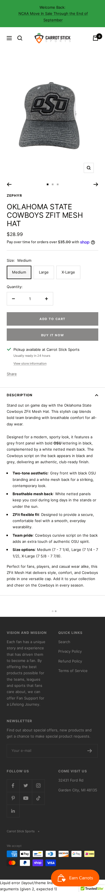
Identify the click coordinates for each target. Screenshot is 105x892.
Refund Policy (70, 661)
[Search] (19, 38)
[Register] (89, 751)
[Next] (96, 184)
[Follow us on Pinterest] (13, 798)
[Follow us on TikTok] (38, 798)
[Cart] (95, 38)
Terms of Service (73, 670)
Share (12, 374)
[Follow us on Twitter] (25, 785)
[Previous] (9, 184)
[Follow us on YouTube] (25, 798)
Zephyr (14, 195)
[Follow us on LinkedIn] (13, 811)
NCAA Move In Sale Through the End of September (53, 16)
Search (64, 642)
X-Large (68, 272)
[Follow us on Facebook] (13, 785)
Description (19, 395)
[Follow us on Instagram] (38, 785)
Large (44, 272)
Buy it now (52, 335)
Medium (19, 272)
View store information (29, 363)
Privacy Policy (70, 651)
